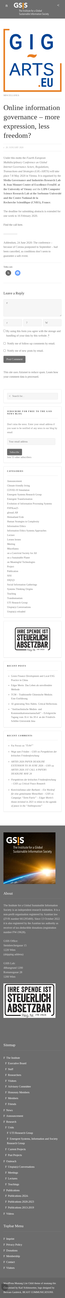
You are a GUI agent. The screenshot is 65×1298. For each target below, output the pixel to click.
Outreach (11, 1161)
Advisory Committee (19, 1086)
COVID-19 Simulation (18, 490)
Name (7, 322)
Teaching (11, 593)
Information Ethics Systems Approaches (26, 530)
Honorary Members (18, 1092)
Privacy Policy (14, 1244)
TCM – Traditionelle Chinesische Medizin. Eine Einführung (32, 696)
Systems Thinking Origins (20, 589)
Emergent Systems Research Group (24, 494)
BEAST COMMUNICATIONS (38, 1292)
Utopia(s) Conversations (19, 607)
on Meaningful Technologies (21, 562)
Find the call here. (13, 224)
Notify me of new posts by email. (25, 350)
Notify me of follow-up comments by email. (31, 343)
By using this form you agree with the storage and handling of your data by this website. (33, 333)
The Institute (13, 1057)
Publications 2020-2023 (21, 1201)
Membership (13, 1256)
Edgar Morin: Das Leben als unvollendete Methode (31, 687)
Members (13, 1098)
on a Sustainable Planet (18, 557)
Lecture (11, 535)
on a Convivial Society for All (22, 553)
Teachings (13, 1184)
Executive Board (17, 1063)
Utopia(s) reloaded (16, 611)
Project (10, 566)
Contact (10, 1262)
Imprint (10, 1238)
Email (27, 322)
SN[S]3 (11, 580)
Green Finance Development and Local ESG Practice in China (33, 678)
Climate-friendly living (18, 485)
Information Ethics (16, 526)
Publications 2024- (18, 1195)
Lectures (12, 1178)
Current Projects (17, 1149)
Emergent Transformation (19, 499)
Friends (12, 1104)
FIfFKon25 (12, 508)
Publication (12, 571)
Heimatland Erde (15, 517)
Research (11, 1121)
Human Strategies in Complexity (23, 521)
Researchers (14, 1075)
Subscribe (14, 452)
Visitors (12, 1080)
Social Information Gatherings (22, 584)
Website (46, 322)
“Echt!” (29, 745)
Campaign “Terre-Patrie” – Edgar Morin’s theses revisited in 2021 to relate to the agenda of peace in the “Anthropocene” (33, 801)
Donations (12, 1250)
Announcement (14, 481)
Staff (10, 1069)
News (9, 1110)
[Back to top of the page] (4, 1287)
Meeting (11, 544)
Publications (13, 1190)
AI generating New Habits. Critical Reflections (34, 703)
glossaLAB (12, 512)
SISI (9, 575)
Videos (10, 1213)
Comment (7, 302)
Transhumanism (15, 598)
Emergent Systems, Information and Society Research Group (32, 1141)
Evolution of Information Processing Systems (29, 503)
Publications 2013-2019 (21, 1207)
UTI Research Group (17, 602)
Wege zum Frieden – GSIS (24, 751)
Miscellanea (11, 95)
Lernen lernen (14, 539)
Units (11, 1127)
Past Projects (15, 1155)
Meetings (13, 1172)
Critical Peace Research (33, 783)
